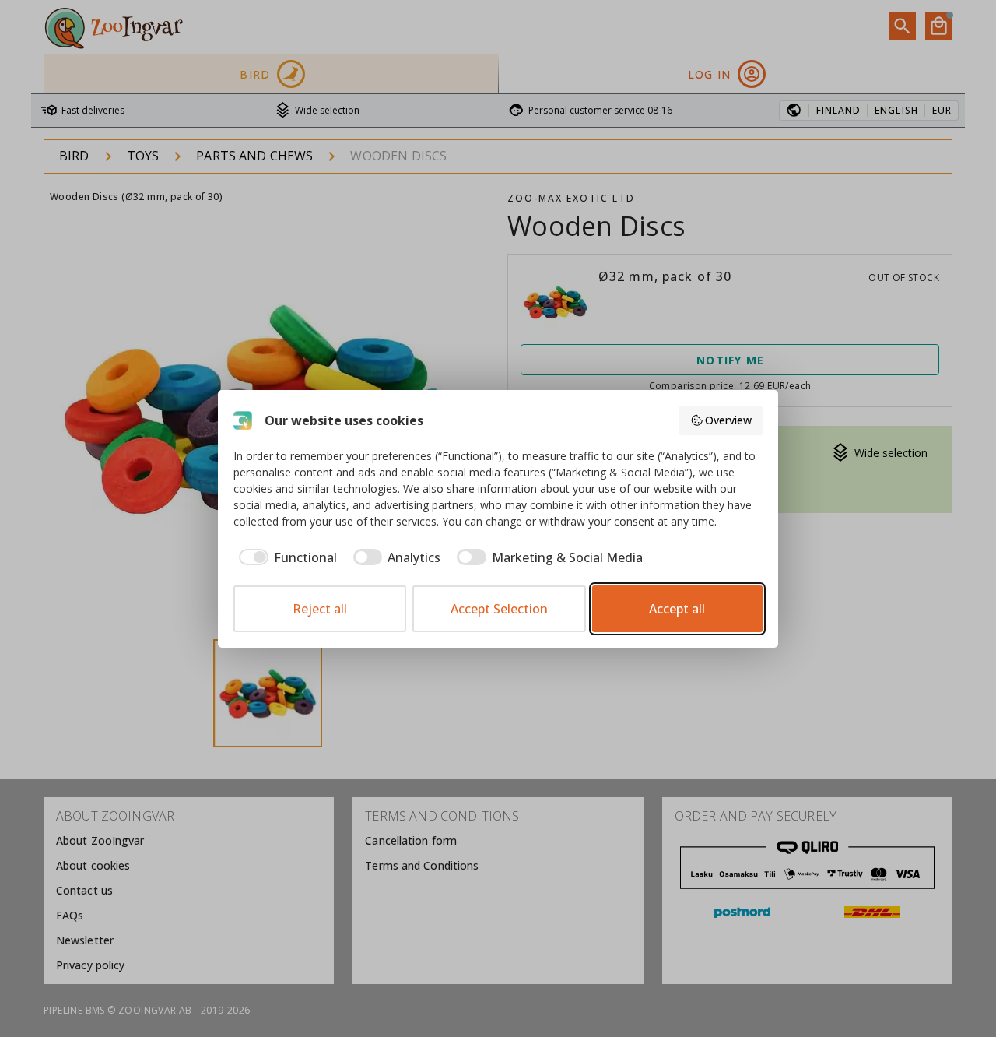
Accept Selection (499, 608)
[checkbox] (285, 557)
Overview (728, 420)
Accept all (677, 608)
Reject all (320, 608)
